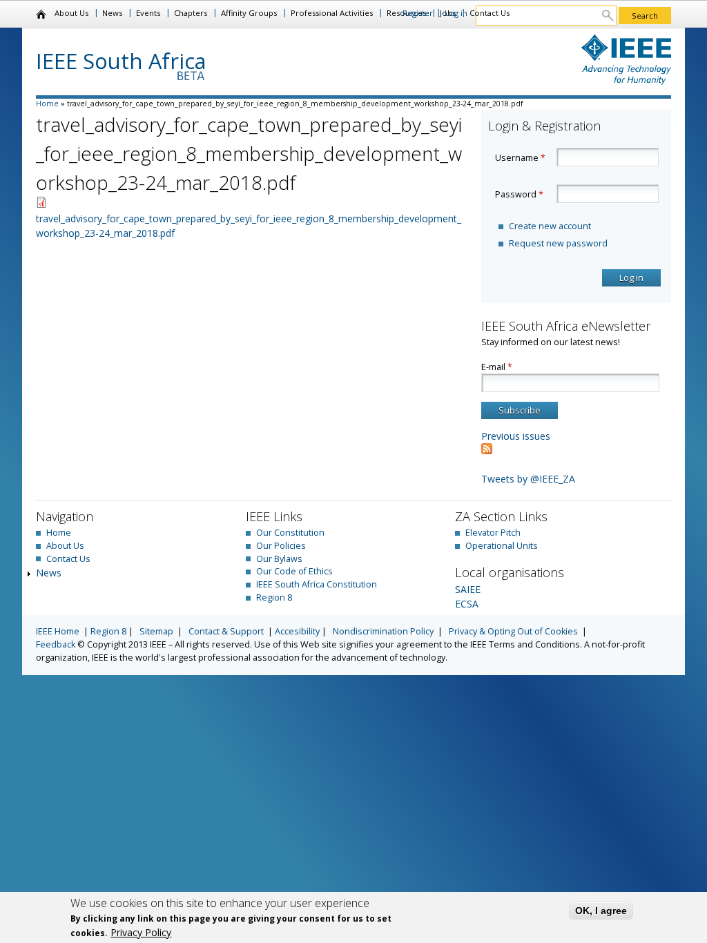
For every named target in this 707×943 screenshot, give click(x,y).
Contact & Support (226, 631)
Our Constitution (290, 532)
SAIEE (468, 589)
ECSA (466, 603)
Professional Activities (332, 13)
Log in (456, 13)
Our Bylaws (279, 559)
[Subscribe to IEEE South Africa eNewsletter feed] (486, 450)
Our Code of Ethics (294, 571)
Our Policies (281, 546)
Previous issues (515, 436)
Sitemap (156, 631)
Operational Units (501, 546)
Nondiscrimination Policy (383, 631)
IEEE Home (57, 631)
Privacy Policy (140, 932)
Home (42, 14)
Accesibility (297, 631)
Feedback (55, 644)
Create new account (550, 226)
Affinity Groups (249, 13)
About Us (71, 13)
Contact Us (489, 13)
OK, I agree (601, 910)
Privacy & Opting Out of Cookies (513, 631)
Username (520, 158)
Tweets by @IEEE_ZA (528, 478)
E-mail (496, 367)
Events (148, 13)
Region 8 (274, 597)
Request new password (558, 243)
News (112, 13)
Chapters (190, 13)
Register (418, 13)
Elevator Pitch (493, 532)
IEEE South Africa (121, 60)
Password (519, 194)
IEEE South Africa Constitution (316, 584)
